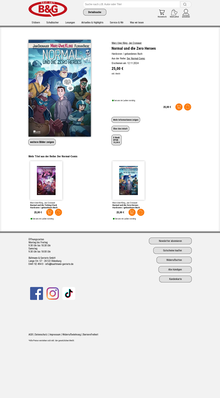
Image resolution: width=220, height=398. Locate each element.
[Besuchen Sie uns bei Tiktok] (69, 293)
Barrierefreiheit (90, 334)
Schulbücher (52, 22)
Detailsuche (94, 12)
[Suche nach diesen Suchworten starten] (185, 4)
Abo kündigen (175, 269)
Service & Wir (117, 22)
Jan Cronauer (135, 43)
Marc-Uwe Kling (119, 43)
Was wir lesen (137, 22)
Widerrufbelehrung (71, 334)
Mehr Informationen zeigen (125, 120)
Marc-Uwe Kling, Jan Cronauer (42, 203)
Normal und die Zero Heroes (125, 205)
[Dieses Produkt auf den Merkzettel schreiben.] (187, 107)
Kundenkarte (175, 279)
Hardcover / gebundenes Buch (43, 207)
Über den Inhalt (120, 128)
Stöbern (36, 22)
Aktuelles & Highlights (92, 22)
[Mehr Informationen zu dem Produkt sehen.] (46, 180)
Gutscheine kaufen (172, 250)
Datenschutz (41, 334)
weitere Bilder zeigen (42, 142)
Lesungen (70, 22)
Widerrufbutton (174, 260)
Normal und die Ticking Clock (43, 205)
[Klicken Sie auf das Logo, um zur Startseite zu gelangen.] (48, 9)
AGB (31, 334)
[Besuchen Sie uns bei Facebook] (37, 293)
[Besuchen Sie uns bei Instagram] (53, 293)
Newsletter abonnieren (170, 240)
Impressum (54, 334)
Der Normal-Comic (136, 58)
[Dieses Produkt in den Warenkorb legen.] (178, 107)
